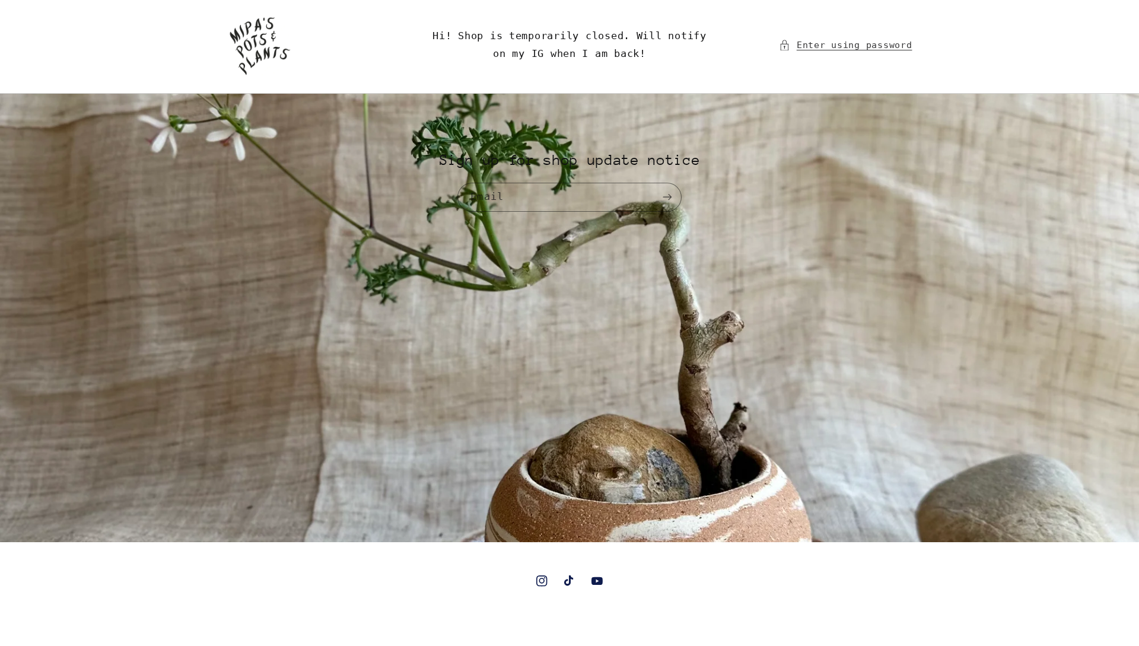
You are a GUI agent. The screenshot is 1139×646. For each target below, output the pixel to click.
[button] (845, 45)
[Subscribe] (667, 197)
